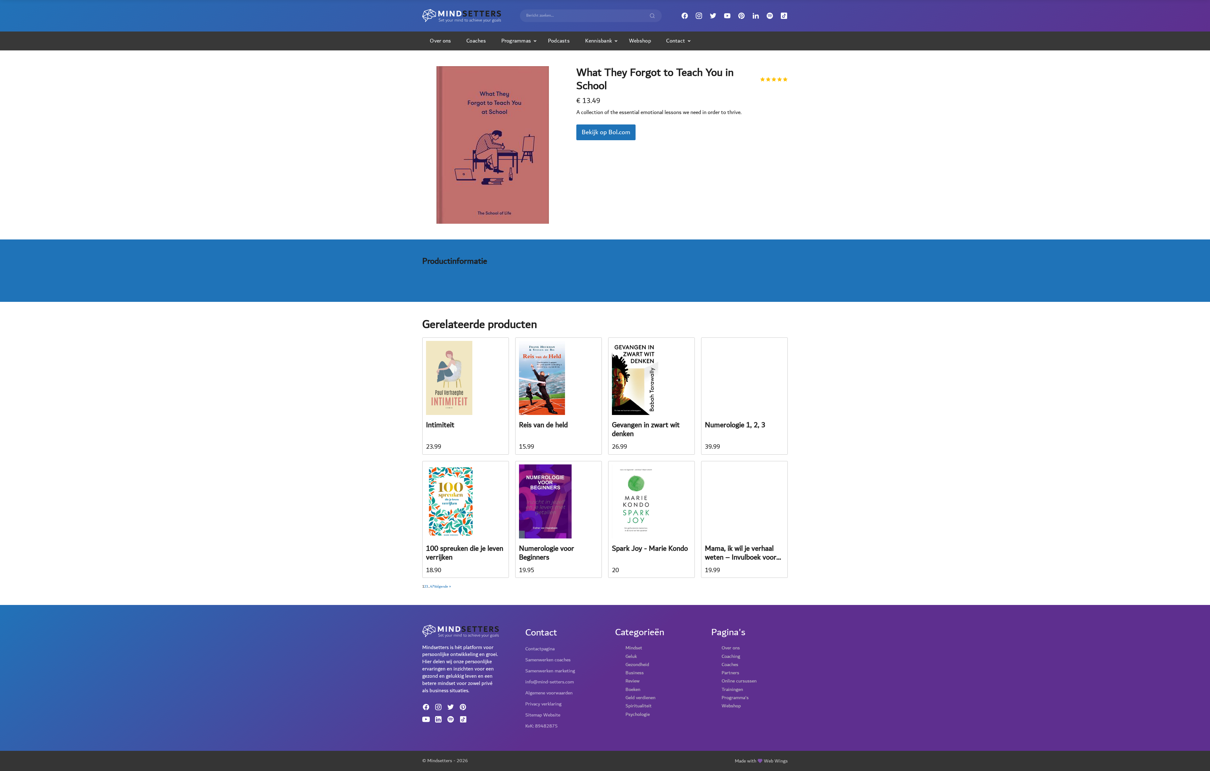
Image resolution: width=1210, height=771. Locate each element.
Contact (675, 40)
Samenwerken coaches (548, 660)
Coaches (476, 40)
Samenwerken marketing (550, 671)
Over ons (440, 40)
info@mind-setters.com (549, 682)
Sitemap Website (542, 715)
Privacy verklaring (543, 704)
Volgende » (442, 586)
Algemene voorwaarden (549, 693)
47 (432, 586)
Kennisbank (598, 40)
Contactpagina (540, 649)
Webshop (640, 40)
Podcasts (559, 40)
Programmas (516, 40)
